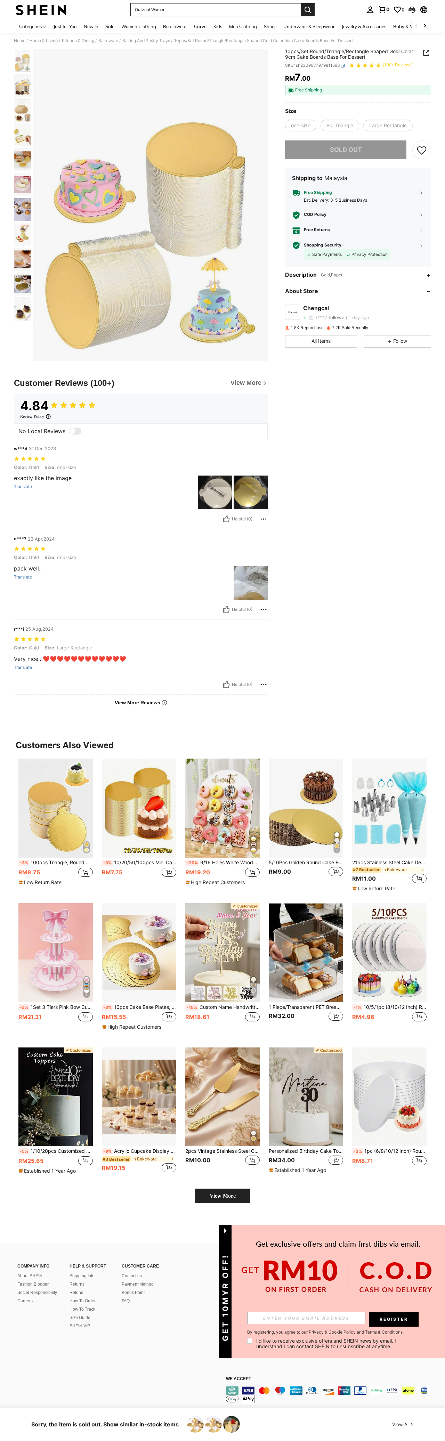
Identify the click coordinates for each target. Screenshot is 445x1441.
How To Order (83, 1300)
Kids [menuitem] (217, 26)
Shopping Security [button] (322, 245)
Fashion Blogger (33, 1284)
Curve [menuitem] (200, 26)
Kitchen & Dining (78, 40)
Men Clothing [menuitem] (243, 26)
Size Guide (80, 1317)
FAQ (126, 1300)
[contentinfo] (330, 1394)
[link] (384, 9)
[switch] (75, 431)
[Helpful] (226, 519)
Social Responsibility (37, 1292)
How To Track (82, 1309)
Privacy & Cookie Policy (332, 1332)
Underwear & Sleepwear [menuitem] (309, 26)
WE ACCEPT (238, 1379)
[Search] (308, 9)
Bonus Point (133, 1292)
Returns (77, 1284)
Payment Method (138, 1284)
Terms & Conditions (384, 1332)
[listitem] (56, 825)
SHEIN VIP (80, 1325)
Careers (25, 1300)
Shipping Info (82, 1275)
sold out (346, 150)
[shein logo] (41, 9)
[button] (412, 10)
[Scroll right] (424, 26)
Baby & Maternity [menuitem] (411, 26)
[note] (41, 882)
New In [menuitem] (91, 26)
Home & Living (44, 40)
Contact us (132, 1275)
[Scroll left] (416, 26)
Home (19, 40)
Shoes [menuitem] (270, 26)
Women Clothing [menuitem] (138, 26)
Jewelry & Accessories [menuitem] (364, 26)
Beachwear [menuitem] (175, 26)
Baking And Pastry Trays (146, 40)
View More (223, 1196)
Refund (76, 1292)
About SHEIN (29, 1275)
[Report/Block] (263, 519)
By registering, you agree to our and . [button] (325, 1332)
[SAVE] (421, 149)
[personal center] (370, 10)
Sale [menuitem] (109, 26)
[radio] (300, 125)
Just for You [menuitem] (65, 26)
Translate (23, 486)
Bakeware (108, 40)
